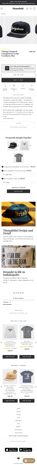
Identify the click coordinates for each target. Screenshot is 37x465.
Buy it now (18, 80)
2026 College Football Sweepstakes (18, 436)
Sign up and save (18, 441)
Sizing (18, 123)
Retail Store (18, 421)
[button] (30, 66)
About (18, 408)
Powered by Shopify (18, 463)
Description (18, 95)
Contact (18, 414)
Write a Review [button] (19, 298)
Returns (18, 427)
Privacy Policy (18, 430)
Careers (18, 411)
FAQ (18, 417)
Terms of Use (18, 433)
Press (18, 424)
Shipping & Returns (18, 127)
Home (3, 14)
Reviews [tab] (6, 302)
